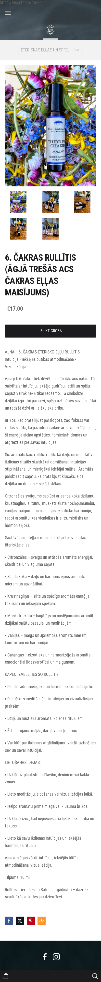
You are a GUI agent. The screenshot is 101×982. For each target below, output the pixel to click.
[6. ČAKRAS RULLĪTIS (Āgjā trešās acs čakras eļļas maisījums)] (18, 202)
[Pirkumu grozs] (6, 976)
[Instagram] (56, 956)
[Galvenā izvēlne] (8, 13)
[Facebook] (44, 956)
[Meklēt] (95, 976)
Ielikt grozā (50, 330)
